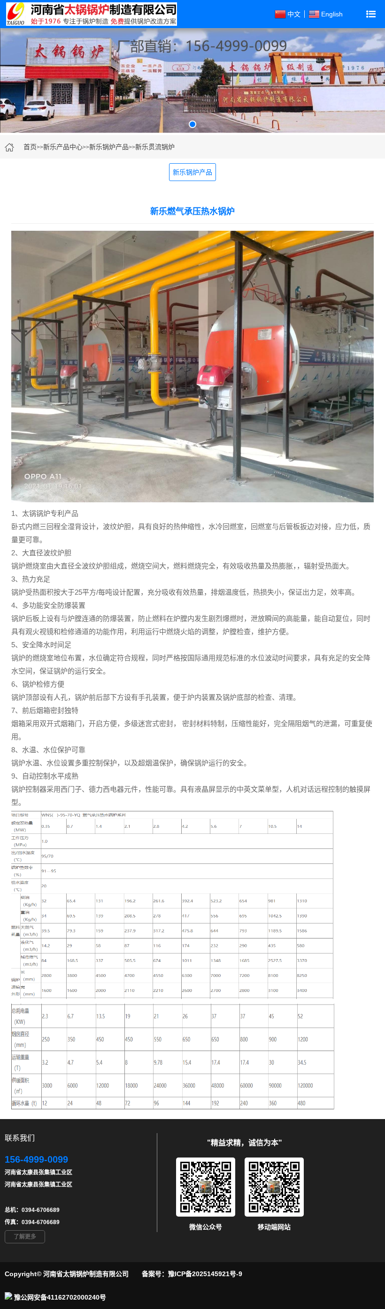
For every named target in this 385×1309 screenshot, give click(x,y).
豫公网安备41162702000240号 (60, 1297)
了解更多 (25, 1236)
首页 (30, 147)
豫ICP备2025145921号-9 (205, 1274)
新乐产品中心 (63, 147)
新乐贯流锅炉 (155, 147)
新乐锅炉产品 (109, 147)
